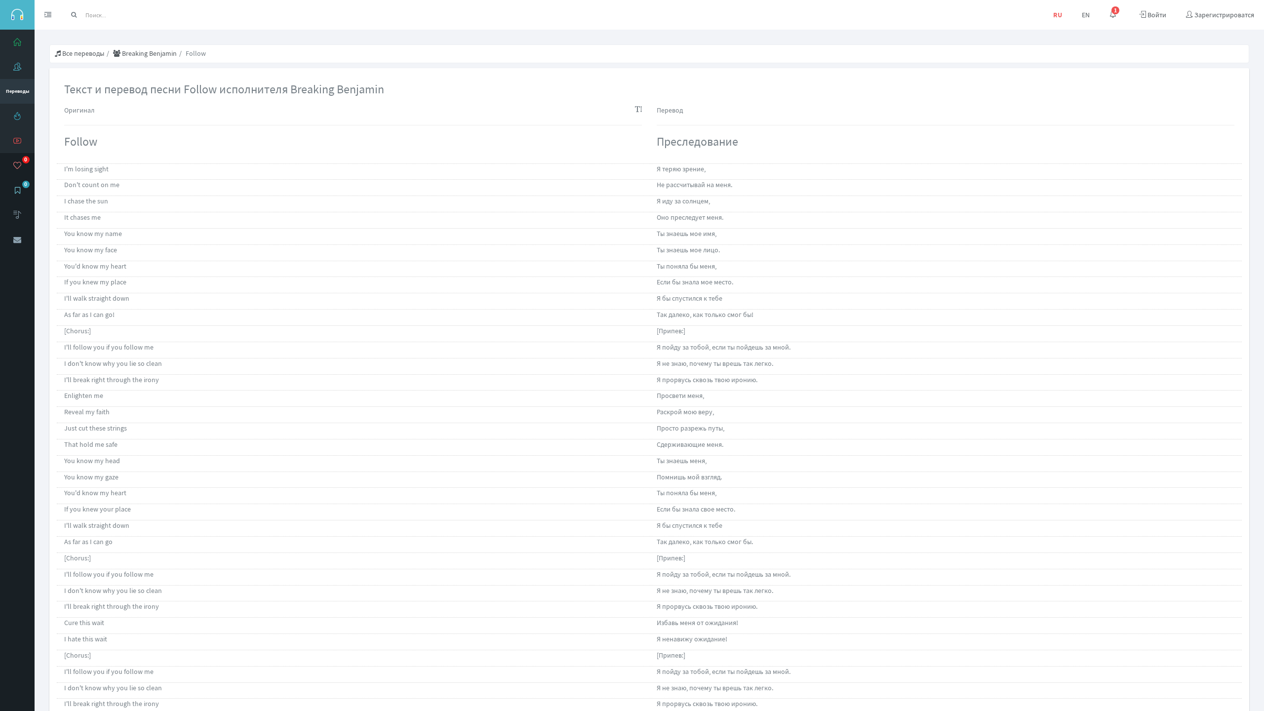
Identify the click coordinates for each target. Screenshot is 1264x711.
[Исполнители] (17, 66)
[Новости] (17, 116)
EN (1086, 14)
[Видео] (17, 140)
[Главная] (17, 42)
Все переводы (82, 53)
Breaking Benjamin (148, 53)
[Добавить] (17, 214)
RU (1057, 14)
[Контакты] (17, 239)
